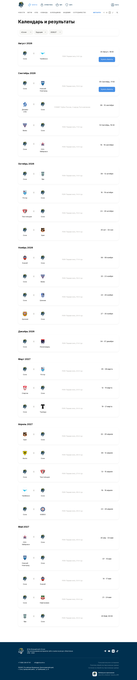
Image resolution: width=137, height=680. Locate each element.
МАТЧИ (29, 12)
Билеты (34, 5)
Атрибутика (48, 5)
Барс (70, 5)
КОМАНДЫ (44, 12)
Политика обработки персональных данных (104, 665)
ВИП (61, 5)
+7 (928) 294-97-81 (24, 662)
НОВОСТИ (21, 12)
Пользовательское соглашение (108, 662)
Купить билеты (107, 59)
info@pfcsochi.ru (39, 662)
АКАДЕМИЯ (66, 12)
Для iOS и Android (104, 675)
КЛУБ (36, 12)
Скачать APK (115, 675)
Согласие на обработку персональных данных (103, 668)
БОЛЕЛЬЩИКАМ (55, 12)
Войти (117, 5)
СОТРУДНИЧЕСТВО (79, 12)
